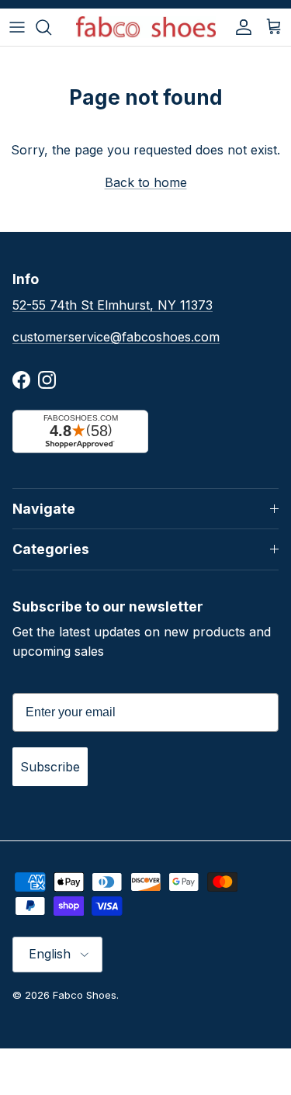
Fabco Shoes (84, 995)
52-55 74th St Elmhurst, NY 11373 (112, 305)
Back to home (146, 182)
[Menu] (17, 27)
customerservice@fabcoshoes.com (116, 337)
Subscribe (50, 766)
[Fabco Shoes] (146, 27)
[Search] (51, 27)
